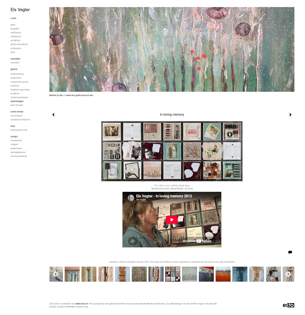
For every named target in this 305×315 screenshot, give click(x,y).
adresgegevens (18, 152)
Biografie (15, 28)
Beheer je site (56, 95)
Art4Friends (16, 32)
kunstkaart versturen (20, 119)
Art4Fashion (16, 36)
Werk (13, 24)
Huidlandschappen (20, 97)
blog (13, 51)
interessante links (19, 129)
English (13, 18)
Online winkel (17, 111)
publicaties (16, 48)
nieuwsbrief (16, 140)
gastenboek (16, 148)
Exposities (15, 58)
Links (13, 125)
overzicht (15, 62)
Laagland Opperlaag (20, 89)
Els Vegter (20, 9)
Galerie (14, 68)
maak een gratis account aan (79, 95)
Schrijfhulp (15, 40)
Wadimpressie (17, 73)
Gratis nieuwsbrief (19, 44)
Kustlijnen (15, 93)
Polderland (16, 77)
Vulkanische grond (19, 81)
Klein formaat (17, 104)
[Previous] (55, 274)
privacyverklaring (19, 155)
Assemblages (17, 101)
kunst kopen (16, 115)
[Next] (288, 274)
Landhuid (15, 85)
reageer (14, 144)
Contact (14, 136)
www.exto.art (82, 303)
